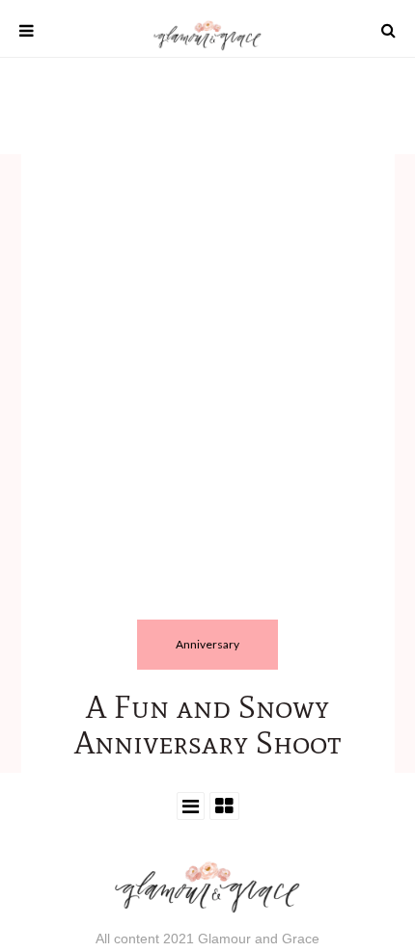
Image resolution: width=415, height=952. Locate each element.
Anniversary (207, 644)
